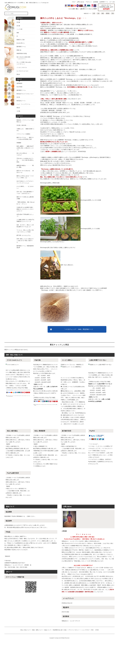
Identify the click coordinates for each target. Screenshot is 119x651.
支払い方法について (25, 630)
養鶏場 (107, 13)
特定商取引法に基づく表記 (60, 630)
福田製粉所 (19, 83)
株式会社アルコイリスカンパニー (25, 93)
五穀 (113, 13)
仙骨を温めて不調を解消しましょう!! (25, 215)
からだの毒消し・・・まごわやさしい (25, 187)
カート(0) (112, 2)
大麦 (94, 13)
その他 (18, 111)
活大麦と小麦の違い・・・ (23, 125)
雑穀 (103, 13)
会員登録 (95, 2)
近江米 (18, 97)
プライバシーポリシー (74, 630)
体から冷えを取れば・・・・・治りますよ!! (25, 154)
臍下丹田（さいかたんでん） (24, 235)
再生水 (18, 107)
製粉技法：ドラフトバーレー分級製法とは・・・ (25, 120)
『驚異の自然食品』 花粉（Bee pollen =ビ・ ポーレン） (25, 203)
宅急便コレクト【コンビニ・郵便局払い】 (72, 364)
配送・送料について (37, 630)
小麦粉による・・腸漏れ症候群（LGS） (25, 129)
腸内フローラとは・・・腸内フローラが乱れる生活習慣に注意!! (25, 138)
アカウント (89, 2)
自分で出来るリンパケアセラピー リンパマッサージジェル (26, 182)
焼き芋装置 (19, 86)
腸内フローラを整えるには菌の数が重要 (25, 197)
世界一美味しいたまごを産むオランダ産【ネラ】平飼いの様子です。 (25, 240)
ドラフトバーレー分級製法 (23, 134)
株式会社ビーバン (21, 100)
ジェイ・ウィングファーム (23, 104)
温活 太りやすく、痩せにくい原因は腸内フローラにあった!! (25, 225)
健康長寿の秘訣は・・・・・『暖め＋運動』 (25, 166)
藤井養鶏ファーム (21, 90)
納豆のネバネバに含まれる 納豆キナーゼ (25, 171)
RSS (92, 630)
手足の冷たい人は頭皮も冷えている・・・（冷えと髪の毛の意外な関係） (25, 160)
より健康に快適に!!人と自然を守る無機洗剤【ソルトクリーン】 (25, 220)
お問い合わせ (80, 2)
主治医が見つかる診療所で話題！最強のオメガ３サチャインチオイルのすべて (25, 209)
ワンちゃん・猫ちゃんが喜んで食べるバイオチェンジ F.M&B (25, 231)
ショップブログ (85, 630)
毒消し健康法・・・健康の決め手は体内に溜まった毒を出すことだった (25, 148)
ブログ (73, 2)
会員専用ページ (103, 2)
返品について (47, 630)
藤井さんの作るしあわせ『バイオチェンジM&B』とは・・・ (25, 176)
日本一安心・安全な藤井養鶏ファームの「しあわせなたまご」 (25, 192)
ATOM (97, 630)
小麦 (98, 13)
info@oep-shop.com (67, 603)
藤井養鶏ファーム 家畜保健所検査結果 (25, 246)
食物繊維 (19, 142)
